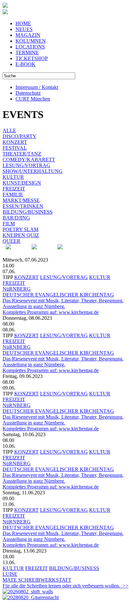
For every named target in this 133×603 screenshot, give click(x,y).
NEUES (24, 29)
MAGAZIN (27, 35)
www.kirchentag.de (79, 312)
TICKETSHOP (31, 58)
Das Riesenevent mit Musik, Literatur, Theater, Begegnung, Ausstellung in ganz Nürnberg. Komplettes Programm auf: (63, 306)
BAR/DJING (16, 218)
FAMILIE (13, 194)
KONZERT (15, 142)
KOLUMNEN (30, 41)
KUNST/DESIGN (22, 183)
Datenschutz (28, 93)
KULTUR (13, 177)
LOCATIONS (30, 46)
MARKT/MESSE (21, 200)
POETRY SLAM (20, 229)
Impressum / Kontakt (36, 87)
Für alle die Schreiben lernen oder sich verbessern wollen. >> (65, 585)
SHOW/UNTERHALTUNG (33, 171)
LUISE (10, 574)
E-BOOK (25, 64)
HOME (23, 23)
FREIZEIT (14, 188)
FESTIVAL (15, 148)
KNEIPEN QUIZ (21, 235)
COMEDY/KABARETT (29, 159)
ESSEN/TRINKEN (23, 206)
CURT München (32, 99)
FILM (9, 223)
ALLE (9, 130)
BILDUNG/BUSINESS (28, 212)
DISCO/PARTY (19, 136)
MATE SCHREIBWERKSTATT (37, 580)
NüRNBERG (17, 289)
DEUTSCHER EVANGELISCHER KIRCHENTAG (58, 294)
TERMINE (27, 52)
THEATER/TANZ (22, 153)
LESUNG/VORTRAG (26, 165)
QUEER (11, 241)
